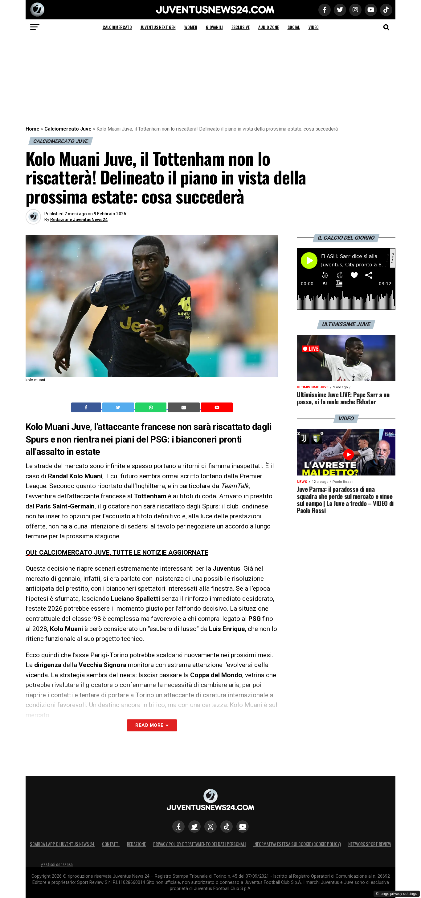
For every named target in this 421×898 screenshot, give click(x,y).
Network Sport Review (369, 844)
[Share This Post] (151, 407)
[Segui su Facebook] (178, 826)
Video (314, 27)
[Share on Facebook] (87, 407)
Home (32, 129)
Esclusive (240, 27)
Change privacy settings (396, 894)
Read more (149, 725)
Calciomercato (117, 27)
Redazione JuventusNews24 (79, 219)
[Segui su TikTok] (226, 826)
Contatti (111, 844)
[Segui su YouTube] (242, 826)
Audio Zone (268, 27)
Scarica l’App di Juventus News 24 (62, 844)
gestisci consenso (57, 864)
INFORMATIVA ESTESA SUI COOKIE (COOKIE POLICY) (297, 844)
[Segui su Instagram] (210, 826)
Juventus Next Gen (158, 27)
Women (190, 27)
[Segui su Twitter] (194, 826)
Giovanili (214, 27)
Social (294, 27)
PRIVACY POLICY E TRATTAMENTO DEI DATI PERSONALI (199, 844)
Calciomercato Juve (68, 129)
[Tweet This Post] (118, 407)
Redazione (136, 844)
